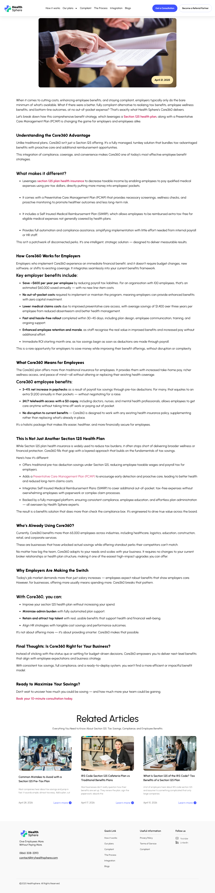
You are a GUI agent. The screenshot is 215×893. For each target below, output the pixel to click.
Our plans (68, 8)
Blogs (128, 8)
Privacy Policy (146, 838)
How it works (53, 8)
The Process (101, 8)
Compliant (85, 8)
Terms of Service (148, 843)
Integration (116, 8)
